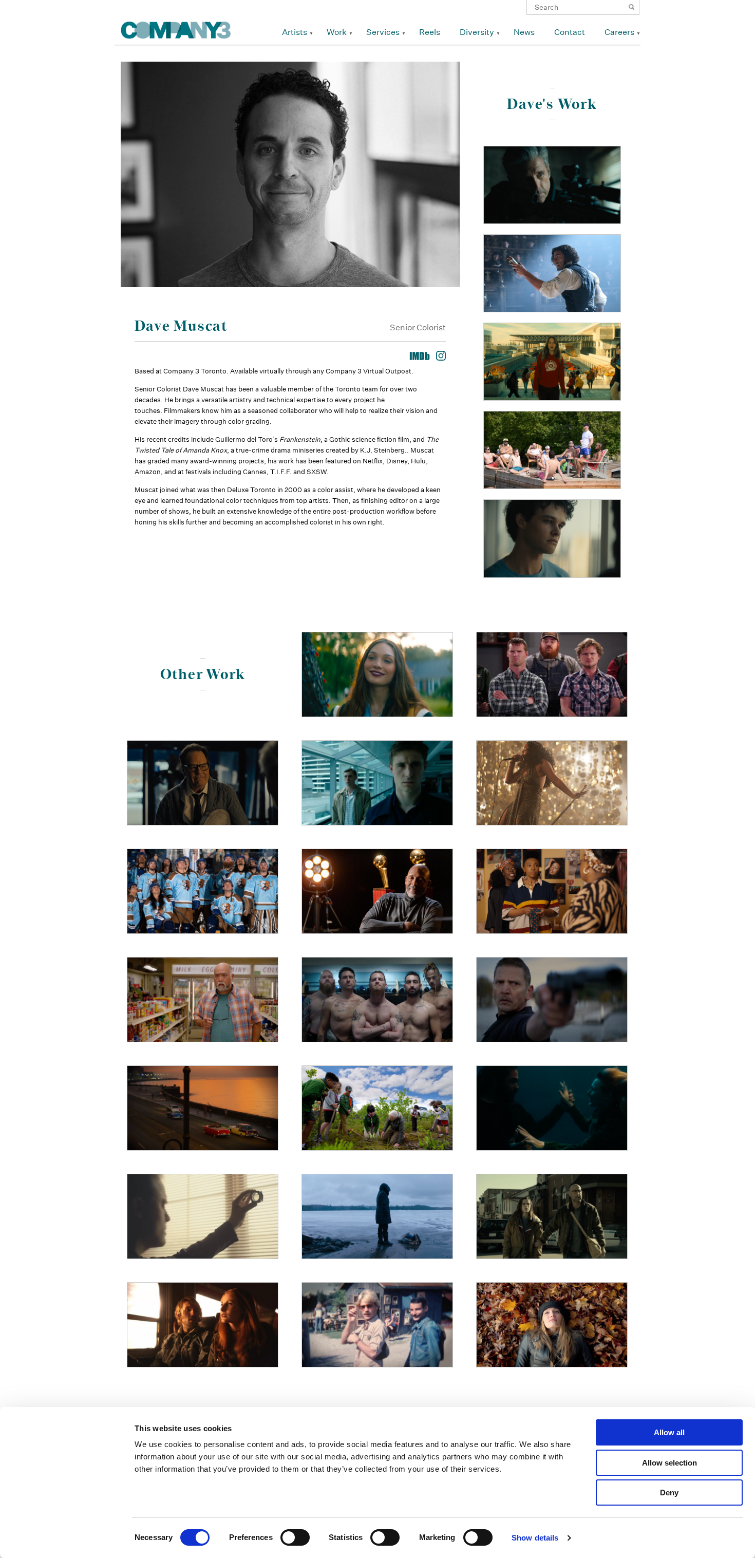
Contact (569, 32)
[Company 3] (176, 28)
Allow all (669, 1432)
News (524, 32)
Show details (535, 1537)
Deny (669, 1492)
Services (383, 32)
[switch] (295, 1537)
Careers (619, 32)
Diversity (477, 32)
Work (337, 32)
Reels (429, 32)
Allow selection (669, 1462)
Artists (294, 32)
